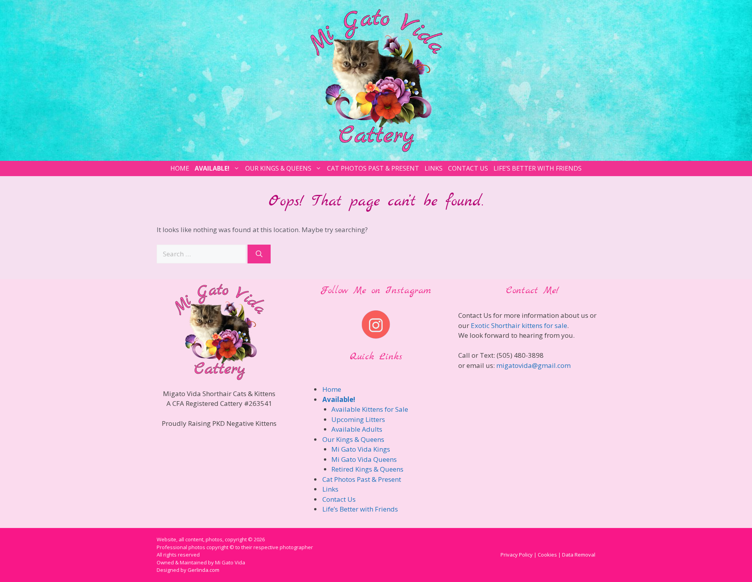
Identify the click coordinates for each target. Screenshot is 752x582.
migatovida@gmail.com (533, 365)
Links (434, 168)
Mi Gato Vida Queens (364, 459)
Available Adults (356, 429)
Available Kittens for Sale (369, 409)
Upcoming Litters (358, 419)
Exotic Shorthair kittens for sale (519, 325)
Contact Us (468, 168)
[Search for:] (202, 253)
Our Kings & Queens (278, 168)
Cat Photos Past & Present (373, 168)
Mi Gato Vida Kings (360, 449)
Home (179, 168)
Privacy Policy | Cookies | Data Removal (548, 554)
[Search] (259, 254)
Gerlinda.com (203, 569)
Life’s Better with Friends (538, 168)
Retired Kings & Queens (367, 469)
